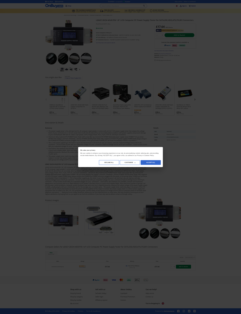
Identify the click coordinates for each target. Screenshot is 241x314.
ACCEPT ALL (150, 162)
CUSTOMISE (129, 162)
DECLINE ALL (109, 162)
